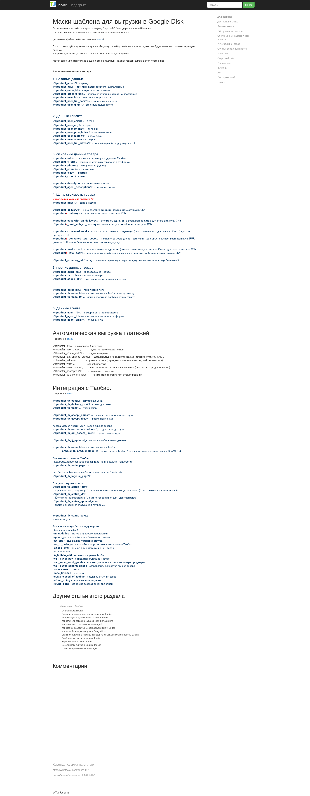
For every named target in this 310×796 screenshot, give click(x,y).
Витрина (221, 67)
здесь (100, 39)
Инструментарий (226, 77)
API (219, 72)
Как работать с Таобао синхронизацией (82, 624)
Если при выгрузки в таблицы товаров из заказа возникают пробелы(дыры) (100, 634)
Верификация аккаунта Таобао (77, 641)
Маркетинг (223, 53)
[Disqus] (129, 715)
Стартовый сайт (226, 58)
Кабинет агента (225, 26)
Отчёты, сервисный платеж (232, 48)
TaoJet (62, 4)
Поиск (248, 4)
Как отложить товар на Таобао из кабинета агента (87, 620)
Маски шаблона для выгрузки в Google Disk (84, 631)
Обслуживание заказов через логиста (233, 37)
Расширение (224, 63)
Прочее (221, 82)
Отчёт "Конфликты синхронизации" (80, 648)
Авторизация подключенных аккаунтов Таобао (85, 617)
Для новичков (224, 16)
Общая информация (72, 610)
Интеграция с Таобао (71, 606)
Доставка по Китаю (227, 21)
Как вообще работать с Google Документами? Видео (88, 627)
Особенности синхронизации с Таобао (81, 637)
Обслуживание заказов (230, 31)
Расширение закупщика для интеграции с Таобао (87, 613)
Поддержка (77, 4)
